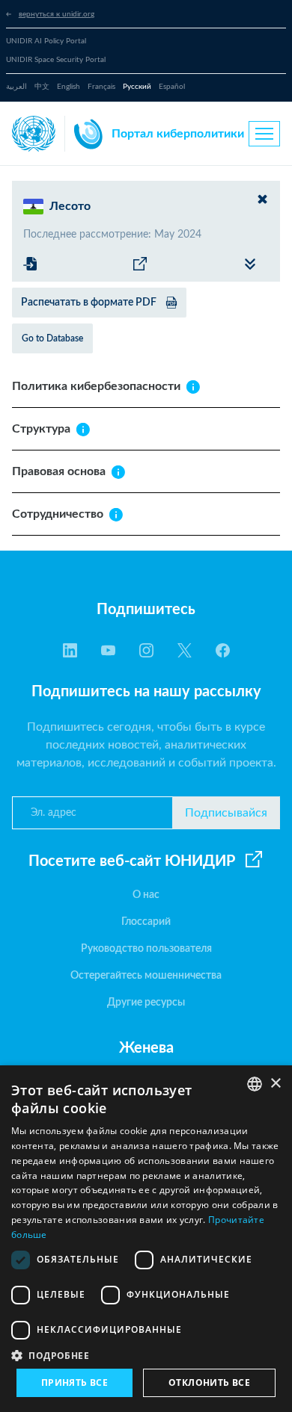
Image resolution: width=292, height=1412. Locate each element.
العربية (16, 86)
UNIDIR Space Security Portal (56, 60)
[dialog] (146, 1238)
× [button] (275, 1083)
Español (172, 86)
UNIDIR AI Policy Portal (46, 41)
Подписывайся (226, 813)
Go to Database (52, 338)
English (68, 86)
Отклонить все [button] (209, 1382)
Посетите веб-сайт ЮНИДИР (131, 861)
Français (101, 86)
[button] (146, 1355)
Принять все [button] (74, 1382)
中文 (41, 86)
